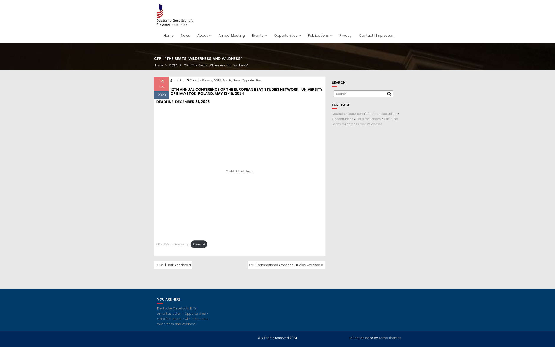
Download (199, 244)
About (202, 35)
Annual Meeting (232, 35)
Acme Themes (390, 338)
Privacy (346, 35)
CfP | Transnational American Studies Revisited (284, 265)
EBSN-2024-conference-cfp (172, 244)
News (185, 35)
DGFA (217, 80)
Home (169, 35)
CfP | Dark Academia (175, 265)
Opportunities (285, 35)
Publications (318, 35)
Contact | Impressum (377, 35)
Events (257, 35)
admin (178, 80)
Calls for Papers (201, 80)
